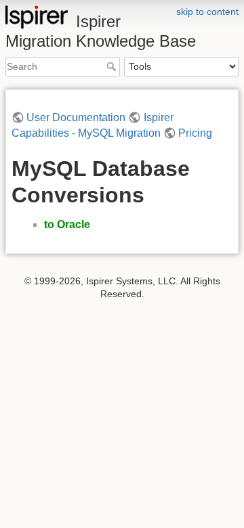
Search (112, 66)
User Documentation (75, 117)
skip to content (207, 11)
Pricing (195, 133)
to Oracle (67, 224)
